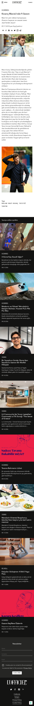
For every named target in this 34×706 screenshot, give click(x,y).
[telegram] (20, 31)
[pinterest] (8, 31)
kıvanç (15, 203)
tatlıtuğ (22, 203)
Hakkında (17, 694)
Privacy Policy (28, 668)
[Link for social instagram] (19, 690)
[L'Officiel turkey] (17, 2)
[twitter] (14, 31)
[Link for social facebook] (15, 690)
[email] (3, 31)
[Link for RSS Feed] (23, 690)
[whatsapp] (17, 31)
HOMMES (5, 10)
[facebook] (6, 31)
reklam (4, 203)
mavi (10, 203)
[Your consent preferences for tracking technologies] (31, 703)
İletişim (17, 697)
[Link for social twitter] (11, 690)
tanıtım (4, 206)
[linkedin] (11, 31)
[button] (30, 169)
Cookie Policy (17, 703)
